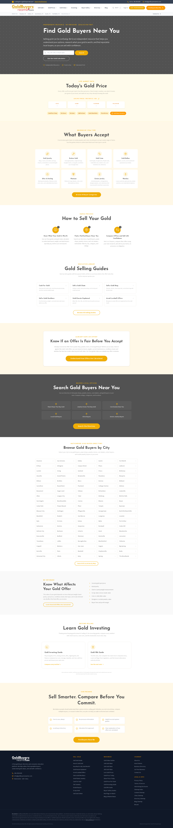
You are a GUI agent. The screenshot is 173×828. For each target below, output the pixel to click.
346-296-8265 (18, 773)
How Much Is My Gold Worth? (81, 767)
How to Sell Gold (78, 764)
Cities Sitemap (138, 796)
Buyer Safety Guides (110, 791)
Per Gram (72, 113)
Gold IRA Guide (108, 788)
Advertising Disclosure (141, 787)
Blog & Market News (110, 797)
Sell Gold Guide (77, 761)
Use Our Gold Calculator (56, 58)
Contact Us (156, 14)
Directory (97, 8)
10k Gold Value (108, 767)
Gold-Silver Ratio (93, 113)
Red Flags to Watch (109, 794)
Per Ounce (63, 113)
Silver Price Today (109, 779)
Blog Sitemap (138, 802)
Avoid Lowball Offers (79, 773)
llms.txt (136, 805)
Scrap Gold (76, 791)
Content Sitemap (139, 793)
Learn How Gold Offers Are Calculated (58, 605)
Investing (74, 8)
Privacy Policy (138, 781)
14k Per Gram (81, 113)
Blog (106, 8)
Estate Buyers (77, 788)
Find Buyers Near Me (154, 8)
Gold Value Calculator (119, 113)
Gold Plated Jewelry (79, 779)
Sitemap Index (138, 790)
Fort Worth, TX (55, 14)
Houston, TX (23, 14)
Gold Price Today (52, 113)
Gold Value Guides (109, 761)
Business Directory (140, 767)
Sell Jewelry (76, 785)
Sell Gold (40, 8)
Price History (104, 113)
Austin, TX (47, 14)
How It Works (138, 764)
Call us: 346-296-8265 (134, 2)
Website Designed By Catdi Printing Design (150, 824)
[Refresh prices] (98, 98)
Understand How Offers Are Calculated (86, 358)
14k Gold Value (108, 764)
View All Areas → (65, 14)
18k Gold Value (108, 770)
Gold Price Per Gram (110, 782)
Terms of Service (139, 784)
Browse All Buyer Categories (86, 195)
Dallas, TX (30, 14)
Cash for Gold (77, 782)
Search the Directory (41, 2)
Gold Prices (51, 8)
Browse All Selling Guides (86, 313)
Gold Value (63, 8)
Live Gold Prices (108, 773)
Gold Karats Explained (79, 770)
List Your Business (137, 7)
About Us (137, 761)
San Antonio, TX (39, 14)
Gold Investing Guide (110, 785)
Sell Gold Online (78, 794)
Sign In (126, 8)
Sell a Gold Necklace (79, 776)
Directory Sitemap (139, 799)
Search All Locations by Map (86, 564)
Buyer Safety (86, 8)
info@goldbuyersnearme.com (153, 2)
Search (81, 53)
